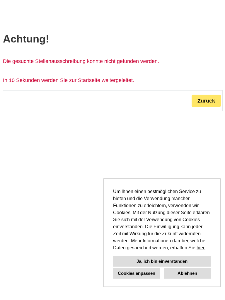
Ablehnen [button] (187, 273)
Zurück (206, 101)
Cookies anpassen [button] (136, 273)
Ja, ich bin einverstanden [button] (162, 261)
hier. (201, 247)
